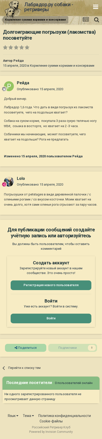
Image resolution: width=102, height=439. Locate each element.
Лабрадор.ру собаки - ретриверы (48, 6)
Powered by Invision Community (51, 432)
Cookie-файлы (51, 421)
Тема (27, 416)
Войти (51, 318)
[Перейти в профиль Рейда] (9, 86)
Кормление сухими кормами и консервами (62, 65)
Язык (12, 416)
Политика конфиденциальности (64, 416)
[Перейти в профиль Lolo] (9, 182)
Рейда (18, 60)
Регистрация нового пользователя (51, 285)
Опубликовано (40, 89)
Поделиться (27, 348)
